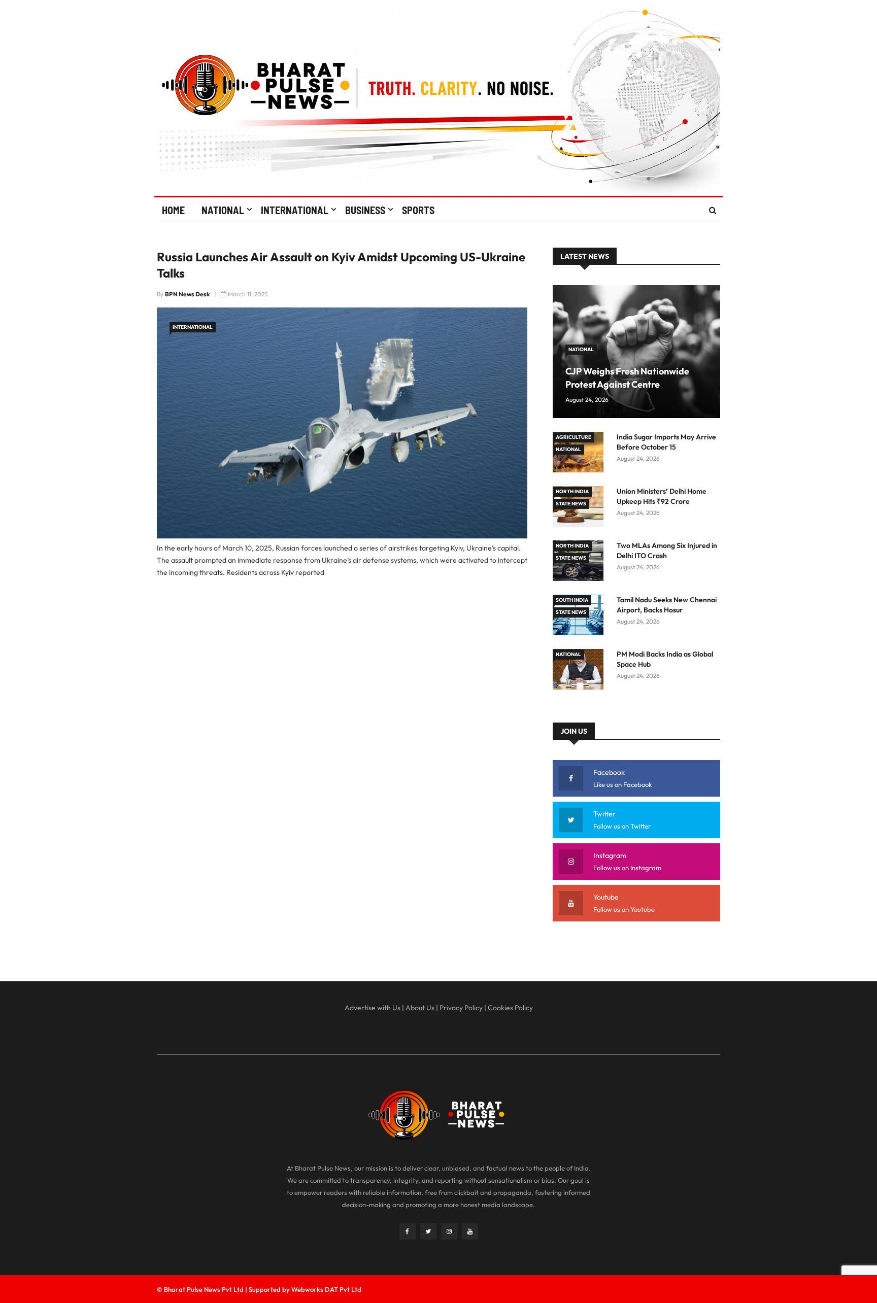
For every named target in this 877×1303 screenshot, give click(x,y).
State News (571, 503)
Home (173, 210)
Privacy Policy (461, 1007)
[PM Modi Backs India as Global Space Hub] (581, 671)
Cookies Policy (510, 1007)
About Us (420, 1007)
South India (572, 600)
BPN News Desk (187, 294)
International (294, 210)
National (222, 210)
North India (572, 491)
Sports (418, 210)
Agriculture (573, 437)
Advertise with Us (372, 1007)
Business (365, 210)
